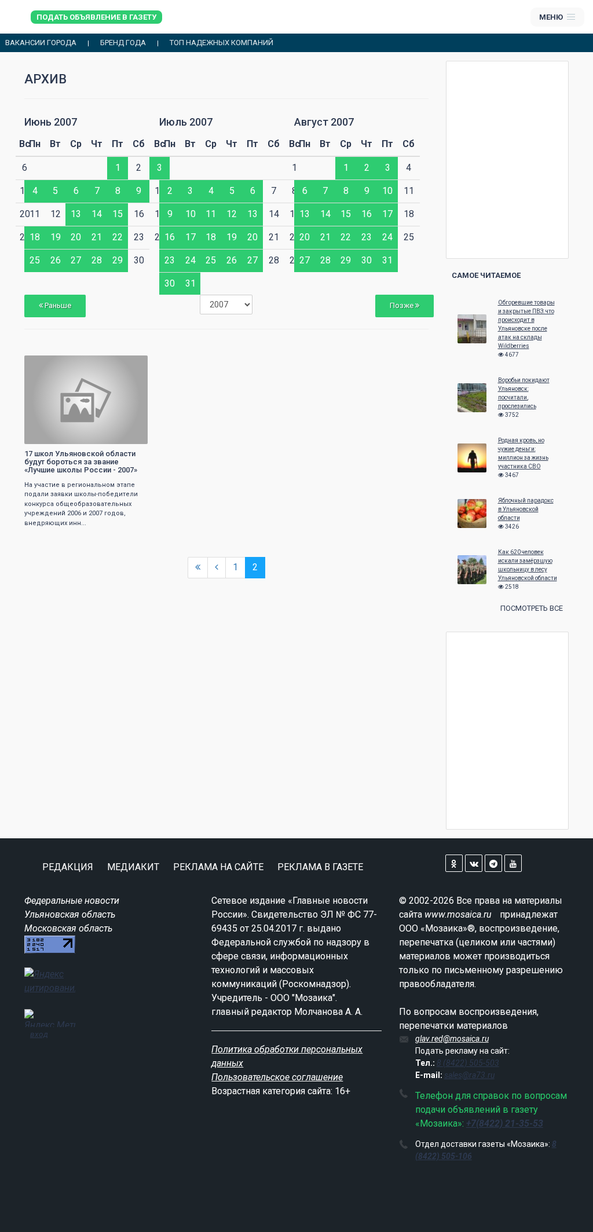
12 (231, 213)
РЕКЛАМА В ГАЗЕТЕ (320, 866)
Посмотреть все (531, 608)
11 (211, 213)
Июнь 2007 (50, 122)
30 (169, 283)
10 (190, 213)
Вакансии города (40, 43)
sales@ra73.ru (469, 1075)
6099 (128, 365)
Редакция (67, 866)
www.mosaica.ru (458, 914)
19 (55, 237)
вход (39, 1034)
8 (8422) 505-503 (468, 1063)
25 (35, 260)
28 (96, 260)
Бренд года (123, 43)
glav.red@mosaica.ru (452, 1038)
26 (55, 260)
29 (117, 260)
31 (190, 283)
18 (35, 237)
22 (117, 237)
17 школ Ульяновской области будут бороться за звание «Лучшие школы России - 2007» (80, 462)
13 (76, 213)
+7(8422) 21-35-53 (504, 1123)
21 (96, 237)
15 (117, 213)
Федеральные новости (71, 900)
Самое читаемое (486, 275)
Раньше (57, 305)
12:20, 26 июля (56, 365)
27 (76, 260)
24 (190, 260)
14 (96, 213)
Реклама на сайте (218, 866)
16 (169, 237)
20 (76, 237)
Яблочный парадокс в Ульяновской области (526, 509)
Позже (402, 305)
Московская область (68, 928)
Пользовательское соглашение (277, 1077)
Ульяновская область (69, 914)
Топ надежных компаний (221, 43)
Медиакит (133, 866)
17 (190, 237)
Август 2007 (324, 122)
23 (169, 260)
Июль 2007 (186, 122)
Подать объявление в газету (96, 17)
